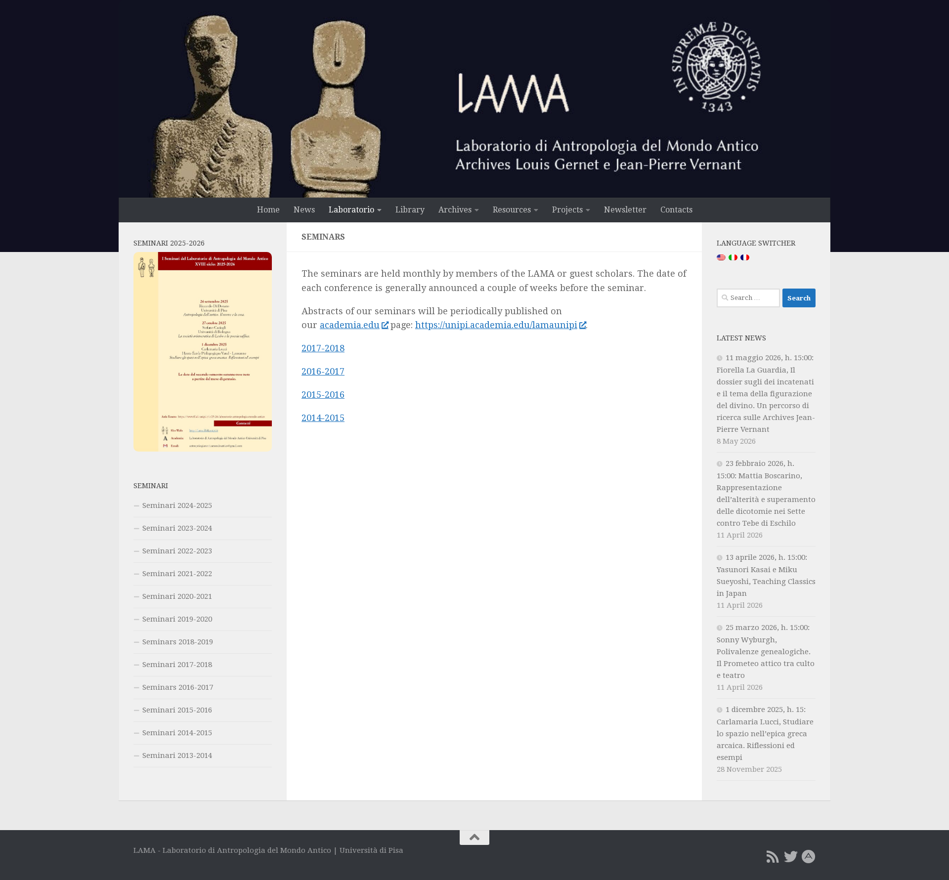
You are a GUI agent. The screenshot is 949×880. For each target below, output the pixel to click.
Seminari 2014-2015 (177, 732)
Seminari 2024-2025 (177, 505)
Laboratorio (351, 209)
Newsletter (625, 209)
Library (410, 209)
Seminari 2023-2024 (177, 528)
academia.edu (350, 325)
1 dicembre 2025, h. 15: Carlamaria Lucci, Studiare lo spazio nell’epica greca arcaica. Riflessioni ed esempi (765, 733)
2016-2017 (323, 371)
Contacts (676, 209)
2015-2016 (323, 394)
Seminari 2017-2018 (177, 664)
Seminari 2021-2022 (177, 573)
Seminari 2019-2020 (177, 619)
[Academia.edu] (809, 857)
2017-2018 (323, 348)
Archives (455, 209)
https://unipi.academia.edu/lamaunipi (496, 325)
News (304, 209)
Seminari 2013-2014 (177, 755)
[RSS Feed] (773, 857)
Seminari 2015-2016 (177, 710)
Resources (512, 209)
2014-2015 (323, 418)
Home (268, 209)
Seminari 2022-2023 (177, 550)
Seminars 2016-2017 (177, 687)
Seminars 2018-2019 (177, 641)
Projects (567, 209)
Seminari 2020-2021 (177, 596)
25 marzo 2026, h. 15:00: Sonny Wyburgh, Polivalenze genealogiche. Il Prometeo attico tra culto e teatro (766, 651)
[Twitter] (791, 857)
